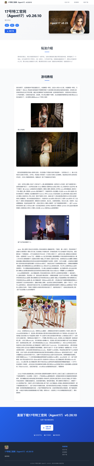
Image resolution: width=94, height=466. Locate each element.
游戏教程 (76, 2)
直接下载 (85, 2)
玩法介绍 (67, 2)
